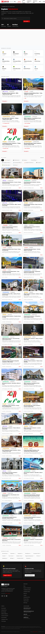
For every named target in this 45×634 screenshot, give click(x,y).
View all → (42, 76)
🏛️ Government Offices (17, 162)
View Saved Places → (30, 575)
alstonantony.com (27, 609)
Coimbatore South (37, 553)
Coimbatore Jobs (4, 619)
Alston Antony (7, 593)
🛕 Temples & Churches (29, 162)
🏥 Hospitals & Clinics (6, 162)
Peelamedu (13, 553)
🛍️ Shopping (25, 160)
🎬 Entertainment (16, 160)
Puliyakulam (29, 558)
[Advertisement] (22, 37)
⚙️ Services (15, 165)
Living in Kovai (3, 610)
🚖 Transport (8, 160)
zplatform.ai (27, 618)
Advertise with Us (27, 597)
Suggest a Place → (7, 575)
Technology (3, 621)
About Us (25, 593)
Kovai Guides (3, 611)
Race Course (11, 555)
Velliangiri (12, 558)
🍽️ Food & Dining (33, 160)
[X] (4, 596)
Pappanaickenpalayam (29, 555)
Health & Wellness (4, 613)
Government (3, 608)
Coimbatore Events (27, 589)
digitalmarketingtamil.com (29, 612)
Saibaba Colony (19, 555)
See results (26, 21)
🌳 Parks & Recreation (6, 165)
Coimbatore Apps (27, 591)
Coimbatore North (20, 558)
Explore (19, 1)
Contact (25, 595)
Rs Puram (39, 555)
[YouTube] (2, 596)
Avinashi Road (5, 553)
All (2, 160)
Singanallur (20, 553)
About (40, 1)
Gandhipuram (28, 553)
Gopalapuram (5, 558)
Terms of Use (26, 600)
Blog (15, 1)
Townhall (4, 555)
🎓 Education (39, 162)
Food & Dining (3, 617)
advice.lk (27, 615)
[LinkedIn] (6, 596)
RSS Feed (25, 602)
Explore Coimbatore (27, 587)
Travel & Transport (4, 615)
